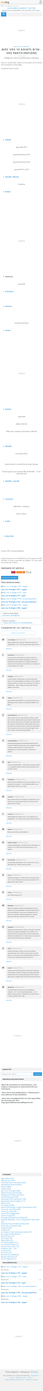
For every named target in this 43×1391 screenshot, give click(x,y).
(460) (6, 1187)
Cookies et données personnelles (14, 1379)
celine (14, 1375)
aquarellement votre (21, 8)
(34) (14, 1217)
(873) (7, 1178)
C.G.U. (30, 1377)
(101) (5, 1203)
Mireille (8, 446)
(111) (13, 1201)
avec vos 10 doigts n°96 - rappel (14, 1302)
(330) (6, 1189)
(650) (8, 1180)
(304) (10, 1191)
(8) (10, 1255)
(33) (20, 1220)
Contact (11, 1377)
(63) (8, 1211)
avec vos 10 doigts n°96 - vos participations (18, 1292)
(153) (9, 1197)
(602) (11, 1184)
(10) (10, 1246)
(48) (10, 1213)
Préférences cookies (32, 1379)
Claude (8, 140)
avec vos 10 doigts (21, 46)
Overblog (34, 1372)
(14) (6, 1238)
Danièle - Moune (12, 177)
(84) (7, 1205)
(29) (11, 1226)
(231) (12, 1195)
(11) (9, 1242)
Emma (8, 330)
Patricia (8, 306)
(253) (11, 1193)
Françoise (9, 291)
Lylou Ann (9, 536)
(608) (13, 1182)
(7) (9, 1257)
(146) (13, 1199)
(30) (15, 1224)
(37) (8, 1215)
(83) (18, 1207)
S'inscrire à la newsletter (9, 578)
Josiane (8, 409)
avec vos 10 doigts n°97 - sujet (13, 1283)
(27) (5, 1230)
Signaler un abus (21, 1377)
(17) (7, 1236)
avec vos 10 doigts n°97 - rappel (14, 1273)
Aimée (7, 192)
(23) (10, 1234)
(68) (10, 1209)
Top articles (34, 1375)
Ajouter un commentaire (18, 633)
